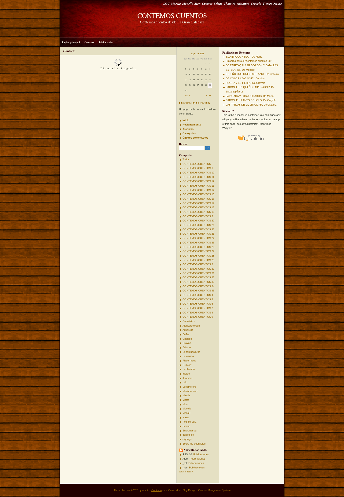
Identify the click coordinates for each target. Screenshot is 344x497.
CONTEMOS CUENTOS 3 (198, 264)
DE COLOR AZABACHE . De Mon (245, 78)
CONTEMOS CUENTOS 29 (198, 260)
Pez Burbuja (189, 421)
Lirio (185, 382)
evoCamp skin (172, 490)
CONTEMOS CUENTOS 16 (198, 198)
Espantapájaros (191, 351)
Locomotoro (189, 386)
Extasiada (188, 356)
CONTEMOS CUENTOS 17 (198, 203)
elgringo (187, 439)
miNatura (243, 3)
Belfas (186, 334)
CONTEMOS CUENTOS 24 (198, 238)
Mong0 (186, 413)
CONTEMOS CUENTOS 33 (198, 281)
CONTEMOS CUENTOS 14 (198, 190)
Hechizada (189, 369)
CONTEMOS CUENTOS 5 (198, 299)
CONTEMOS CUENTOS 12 (198, 181)
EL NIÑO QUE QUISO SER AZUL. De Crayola (252, 74)
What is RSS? (186, 472)
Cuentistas (189, 321)
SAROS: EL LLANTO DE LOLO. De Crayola (251, 100)
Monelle (187, 3)
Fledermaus (189, 360)
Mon (197, 3)
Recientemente (192, 124)
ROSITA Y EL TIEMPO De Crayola (245, 82)
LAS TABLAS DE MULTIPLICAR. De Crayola (251, 104)
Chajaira (229, 3)
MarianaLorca (190, 391)
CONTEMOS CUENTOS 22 (198, 229)
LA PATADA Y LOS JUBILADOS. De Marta (250, 96)
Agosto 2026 (197, 53)
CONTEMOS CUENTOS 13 (198, 185)
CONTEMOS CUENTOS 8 (198, 312)
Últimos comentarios (195, 137)
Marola (176, 3)
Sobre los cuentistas (194, 443)
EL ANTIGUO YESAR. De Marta (244, 56)
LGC (166, 3)
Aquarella (188, 329)
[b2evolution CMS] (252, 140)
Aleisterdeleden (191, 325)
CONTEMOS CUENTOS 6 (198, 303)
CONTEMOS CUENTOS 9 (198, 316)
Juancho (187, 378)
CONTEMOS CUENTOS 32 (198, 277)
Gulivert (187, 365)
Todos (186, 159)
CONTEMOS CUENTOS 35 (198, 290)
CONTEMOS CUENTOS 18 (198, 207)
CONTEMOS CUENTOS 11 (198, 177)
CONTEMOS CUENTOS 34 (198, 286)
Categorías (189, 133)
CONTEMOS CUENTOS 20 (198, 220)
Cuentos (207, 3)
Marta (186, 399)
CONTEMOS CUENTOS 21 (198, 225)
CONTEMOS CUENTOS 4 (198, 295)
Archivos (188, 129)
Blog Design (189, 490)
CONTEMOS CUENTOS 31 (198, 273)
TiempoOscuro (272, 3)
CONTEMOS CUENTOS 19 (198, 211)
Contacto (89, 42)
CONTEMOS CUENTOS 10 (198, 172)
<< (186, 96)
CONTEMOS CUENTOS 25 (198, 242)
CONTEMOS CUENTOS (172, 15)
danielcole (188, 434)
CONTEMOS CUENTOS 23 (198, 233)
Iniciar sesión (106, 42)
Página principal (71, 42)
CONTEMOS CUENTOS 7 (198, 308)
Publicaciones (201, 454)
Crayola (256, 3)
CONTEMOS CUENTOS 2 (198, 216)
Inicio (186, 120)
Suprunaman (190, 430)
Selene (218, 3)
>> (210, 96)
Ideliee (186, 373)
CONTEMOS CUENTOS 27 (198, 251)
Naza (186, 417)
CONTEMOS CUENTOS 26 (198, 247)
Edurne (187, 347)
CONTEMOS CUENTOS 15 (198, 194)
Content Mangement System (214, 490)
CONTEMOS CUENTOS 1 (198, 168)
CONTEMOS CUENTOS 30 (198, 268)
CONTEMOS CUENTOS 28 (198, 255)
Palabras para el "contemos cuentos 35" (248, 60)
